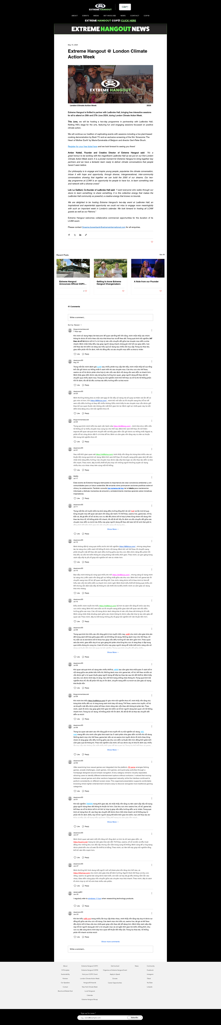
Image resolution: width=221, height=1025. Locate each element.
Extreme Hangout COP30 (89, 970)
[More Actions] (151, 330)
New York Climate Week (89, 987)
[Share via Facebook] (69, 235)
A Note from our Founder (146, 281)
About (65, 966)
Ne (136, 966)
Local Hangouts (90, 991)
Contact (65, 987)
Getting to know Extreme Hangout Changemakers (109, 282)
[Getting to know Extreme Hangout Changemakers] (110, 268)
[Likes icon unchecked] (74, 354)
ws (138, 966)
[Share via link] (86, 235)
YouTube (150, 982)
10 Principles (65, 970)
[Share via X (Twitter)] (75, 235)
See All (162, 254)
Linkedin (149, 987)
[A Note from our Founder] (147, 268)
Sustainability (65, 974)
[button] (74, 15)
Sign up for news (88, 1013)
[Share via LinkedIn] (80, 235)
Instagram (150, 974)
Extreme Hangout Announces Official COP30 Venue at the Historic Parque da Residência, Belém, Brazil (72, 282)
